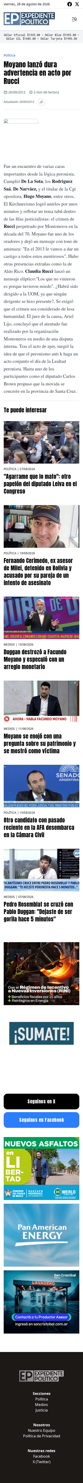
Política (9, 55)
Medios (9, 644)
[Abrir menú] (74, 19)
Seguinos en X (41, 1101)
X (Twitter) (41, 1461)
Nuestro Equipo (41, 1430)
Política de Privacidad (41, 1435)
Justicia (42, 1410)
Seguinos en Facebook (41, 1119)
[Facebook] (69, 4)
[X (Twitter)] (77, 4)
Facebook (41, 1456)
